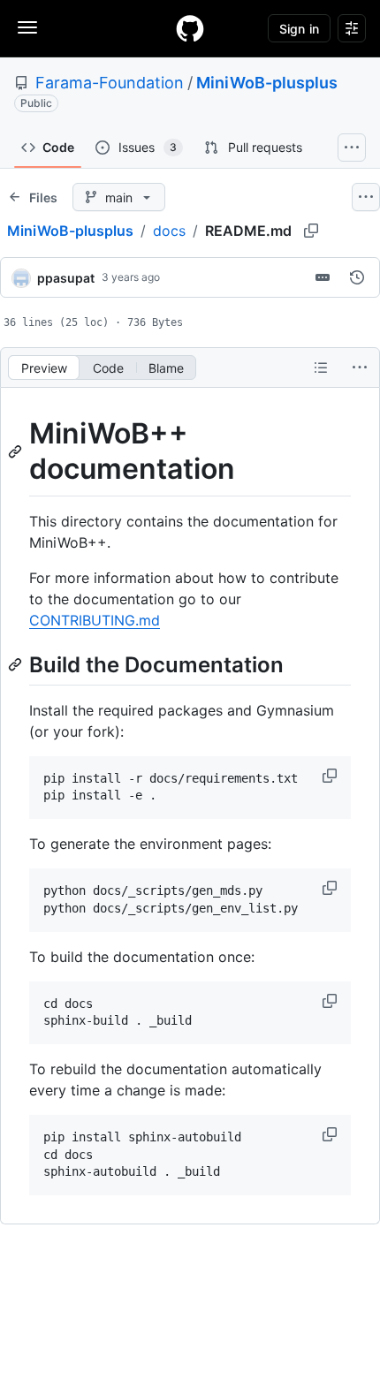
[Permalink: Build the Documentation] (16, 664)
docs (169, 230)
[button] (331, 775)
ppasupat (66, 277)
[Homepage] (190, 28)
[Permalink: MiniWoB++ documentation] (16, 451)
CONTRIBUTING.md (94, 620)
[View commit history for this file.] (357, 277)
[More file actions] (359, 367)
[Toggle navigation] (27, 27)
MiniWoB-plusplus (267, 82)
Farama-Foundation (109, 82)
